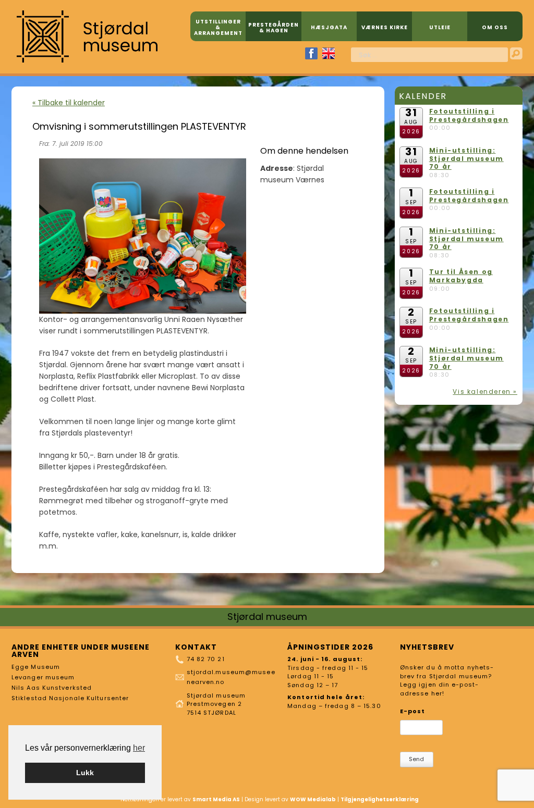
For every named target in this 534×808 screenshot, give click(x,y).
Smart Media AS (216, 799)
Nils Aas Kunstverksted (51, 687)
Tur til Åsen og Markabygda (461, 275)
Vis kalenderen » (485, 391)
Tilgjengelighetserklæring (380, 799)
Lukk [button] (85, 772)
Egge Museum (35, 667)
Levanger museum (43, 677)
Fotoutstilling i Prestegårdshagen (469, 115)
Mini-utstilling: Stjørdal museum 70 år (466, 158)
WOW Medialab (313, 799)
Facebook (311, 53)
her (139, 747)
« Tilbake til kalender (68, 102)
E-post (413, 711)
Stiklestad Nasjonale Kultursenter (70, 698)
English (328, 53)
